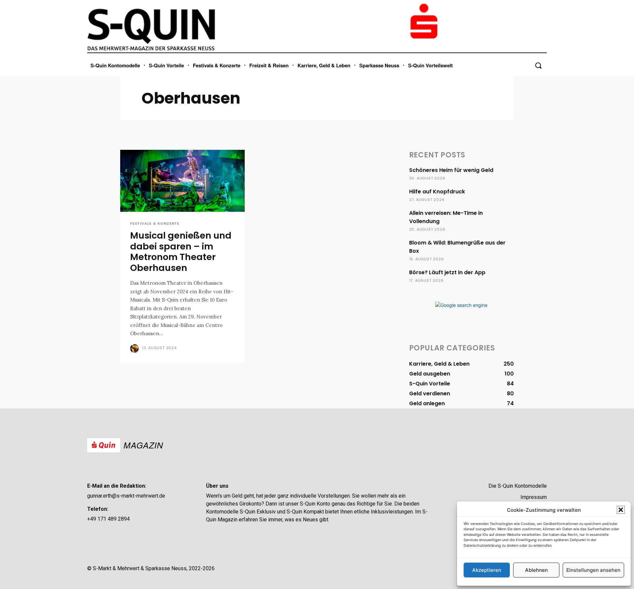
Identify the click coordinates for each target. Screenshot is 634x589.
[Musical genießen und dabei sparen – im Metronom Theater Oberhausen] (182, 181)
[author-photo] (135, 348)
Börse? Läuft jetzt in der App (447, 272)
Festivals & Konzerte (154, 223)
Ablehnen (536, 570)
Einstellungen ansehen (593, 570)
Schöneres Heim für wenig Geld (451, 170)
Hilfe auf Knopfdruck (437, 191)
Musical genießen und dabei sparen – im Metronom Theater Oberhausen (180, 251)
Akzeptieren (486, 570)
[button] (620, 510)
